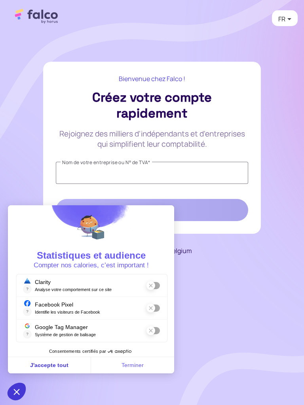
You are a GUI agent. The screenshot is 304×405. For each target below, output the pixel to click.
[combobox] (284, 19)
